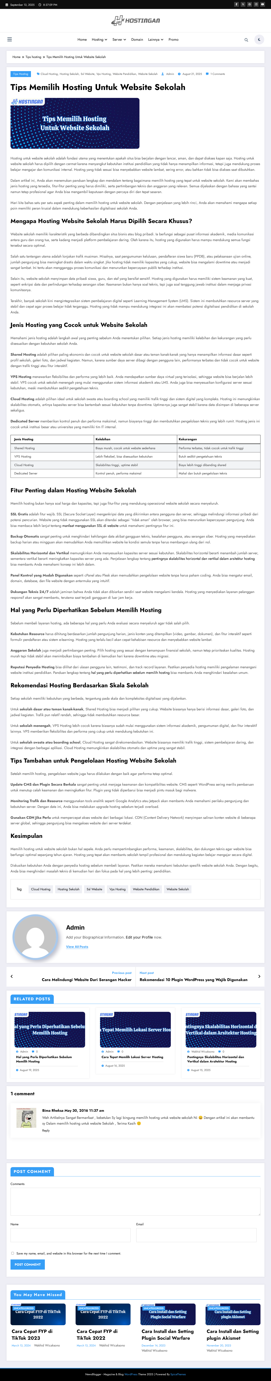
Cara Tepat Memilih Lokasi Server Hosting (132, 1057)
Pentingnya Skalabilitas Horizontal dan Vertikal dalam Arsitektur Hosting (215, 1059)
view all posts (77, 947)
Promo (174, 39)
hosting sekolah (69, 74)
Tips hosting (20, 74)
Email (140, 1224)
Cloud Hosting (49, 74)
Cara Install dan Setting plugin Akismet (168, 1334)
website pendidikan (124, 74)
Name (14, 1224)
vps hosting (103, 74)
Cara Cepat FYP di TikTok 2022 (32, 1334)
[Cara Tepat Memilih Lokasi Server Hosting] (135, 1029)
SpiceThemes (178, 1374)
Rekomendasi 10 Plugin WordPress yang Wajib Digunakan (194, 980)
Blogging (215, 1308)
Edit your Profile (139, 937)
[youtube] (262, 4)
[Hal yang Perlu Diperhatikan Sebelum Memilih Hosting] (49, 1029)
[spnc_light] (259, 39)
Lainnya (154, 39)
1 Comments (217, 74)
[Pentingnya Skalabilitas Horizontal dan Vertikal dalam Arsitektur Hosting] (221, 1029)
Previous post (122, 973)
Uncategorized (24, 1308)
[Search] (246, 40)
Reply (46, 1130)
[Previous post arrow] (12, 976)
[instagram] (256, 4)
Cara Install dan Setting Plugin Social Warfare (103, 1334)
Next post (147, 973)
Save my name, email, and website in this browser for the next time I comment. (68, 1253)
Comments (17, 1184)
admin (170, 74)
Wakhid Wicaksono (202, 1052)
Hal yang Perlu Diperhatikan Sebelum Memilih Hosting (44, 1059)
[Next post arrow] (259, 976)
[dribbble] (249, 4)
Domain (137, 39)
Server (117, 39)
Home (82, 39)
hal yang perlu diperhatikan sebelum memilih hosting (130, 672)
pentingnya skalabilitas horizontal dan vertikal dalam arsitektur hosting (203, 558)
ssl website (87, 74)
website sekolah (148, 74)
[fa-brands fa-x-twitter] (243, 4)
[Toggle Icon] (9, 40)
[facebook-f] (236, 4)
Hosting (97, 39)
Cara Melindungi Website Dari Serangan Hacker (87, 980)
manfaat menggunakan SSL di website (90, 525)
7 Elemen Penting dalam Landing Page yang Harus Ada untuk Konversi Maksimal (232, 1334)
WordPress (130, 1374)
